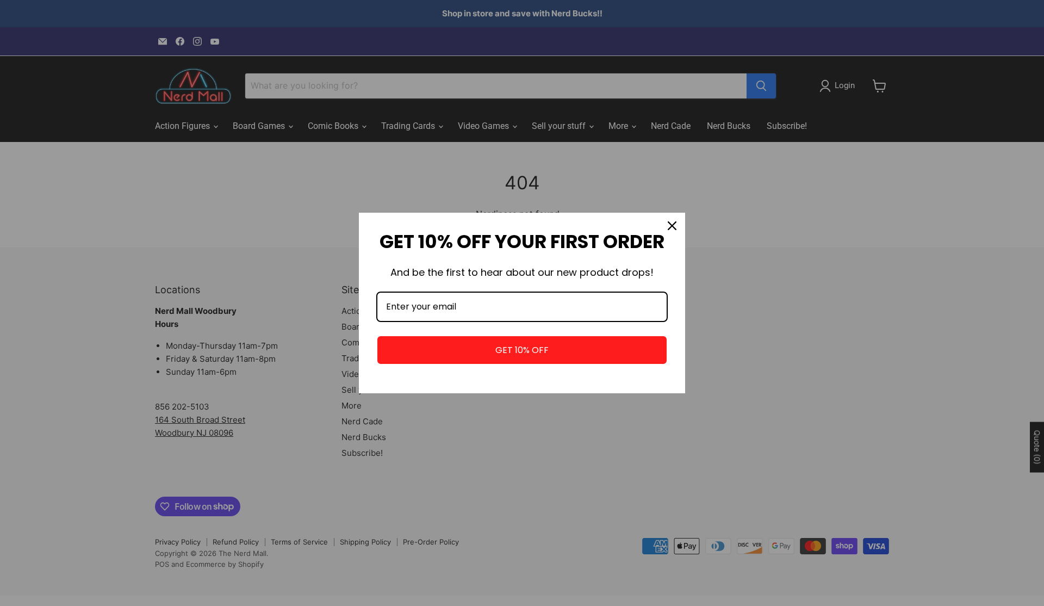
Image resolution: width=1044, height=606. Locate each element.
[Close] (672, 226)
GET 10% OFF (522, 350)
